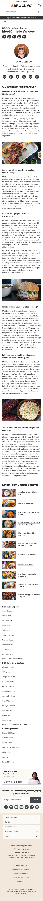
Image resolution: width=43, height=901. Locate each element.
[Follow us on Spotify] (37, 807)
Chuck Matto (7, 711)
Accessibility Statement (21, 869)
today (13, 776)
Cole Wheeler (7, 621)
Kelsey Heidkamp (8, 706)
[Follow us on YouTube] (16, 807)
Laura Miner (6, 720)
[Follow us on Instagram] (21, 807)
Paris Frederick (8, 645)
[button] (21, 817)
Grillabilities (6, 752)
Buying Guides (7, 743)
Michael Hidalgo (8, 640)
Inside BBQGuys (8, 762)
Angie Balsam (7, 611)
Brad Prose (6, 715)
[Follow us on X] (11, 807)
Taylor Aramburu (8, 635)
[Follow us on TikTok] (32, 807)
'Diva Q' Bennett (8, 701)
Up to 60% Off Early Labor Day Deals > (21, 18)
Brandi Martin (7, 616)
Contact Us (21, 881)
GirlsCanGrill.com (15, 69)
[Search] (38, 12)
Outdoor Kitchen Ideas (10, 747)
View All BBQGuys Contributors (14, 724)
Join (35, 800)
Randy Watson (7, 654)
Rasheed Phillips (8, 696)
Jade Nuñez (6, 630)
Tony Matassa (7, 650)
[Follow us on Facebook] (6, 807)
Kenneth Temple (8, 686)
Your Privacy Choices (20, 873)
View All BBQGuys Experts (12, 658)
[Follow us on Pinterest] (27, 807)
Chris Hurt (6, 625)
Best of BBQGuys (8, 733)
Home (4, 21)
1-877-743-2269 (22, 1)
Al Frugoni (6, 672)
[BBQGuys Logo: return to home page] (21, 6)
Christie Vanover (8, 667)
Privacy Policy (21, 865)
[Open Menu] (3, 6)
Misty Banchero (8, 682)
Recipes (5, 757)
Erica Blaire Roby (8, 691)
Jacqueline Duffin (8, 677)
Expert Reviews (8, 738)
